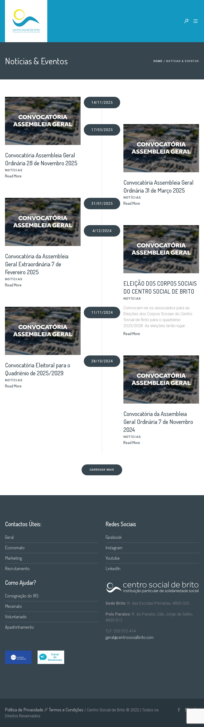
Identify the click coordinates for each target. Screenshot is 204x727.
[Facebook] (179, 710)
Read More (13, 175)
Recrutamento (17, 568)
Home (157, 61)
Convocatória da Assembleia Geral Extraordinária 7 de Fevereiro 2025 (36, 264)
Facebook (113, 537)
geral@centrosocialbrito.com (129, 637)
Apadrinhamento (19, 627)
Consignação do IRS (22, 595)
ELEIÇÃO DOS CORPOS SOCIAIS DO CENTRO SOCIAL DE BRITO (160, 287)
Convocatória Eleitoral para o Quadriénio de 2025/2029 (37, 369)
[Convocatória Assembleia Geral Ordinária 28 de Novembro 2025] (43, 121)
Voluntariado (16, 616)
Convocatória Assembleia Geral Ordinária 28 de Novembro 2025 (41, 159)
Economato (15, 547)
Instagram (113, 547)
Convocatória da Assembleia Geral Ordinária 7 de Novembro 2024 (158, 421)
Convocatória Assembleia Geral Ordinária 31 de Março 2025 (158, 186)
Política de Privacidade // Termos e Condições (44, 709)
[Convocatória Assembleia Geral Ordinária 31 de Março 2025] (161, 148)
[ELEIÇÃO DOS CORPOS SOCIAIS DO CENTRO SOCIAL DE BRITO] (161, 249)
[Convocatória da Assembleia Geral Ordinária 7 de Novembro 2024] (161, 379)
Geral (9, 537)
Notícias (13, 170)
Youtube (112, 558)
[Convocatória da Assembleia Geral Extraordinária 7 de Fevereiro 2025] (43, 222)
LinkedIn (112, 568)
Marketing (13, 558)
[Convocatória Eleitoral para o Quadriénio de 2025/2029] (43, 331)
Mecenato (13, 606)
